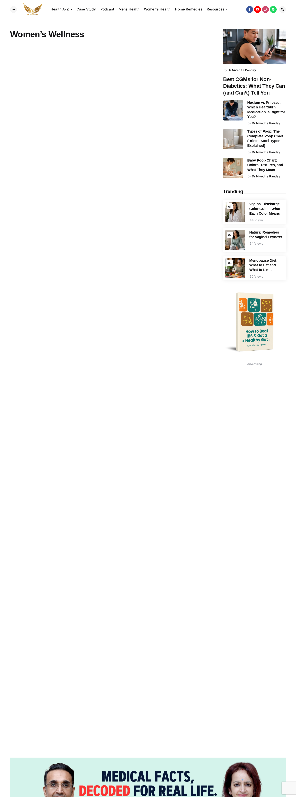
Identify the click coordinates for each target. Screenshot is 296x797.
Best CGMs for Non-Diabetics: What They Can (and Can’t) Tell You (254, 86)
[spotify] (273, 9)
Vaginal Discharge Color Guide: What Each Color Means (264, 208)
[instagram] (265, 9)
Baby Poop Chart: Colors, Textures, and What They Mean (265, 165)
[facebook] (249, 9)
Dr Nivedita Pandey (242, 70)
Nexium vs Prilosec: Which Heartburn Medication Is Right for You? (266, 110)
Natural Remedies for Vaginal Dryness (265, 234)
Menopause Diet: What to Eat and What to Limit (263, 265)
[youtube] (257, 9)
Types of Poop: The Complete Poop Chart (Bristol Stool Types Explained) (265, 138)
